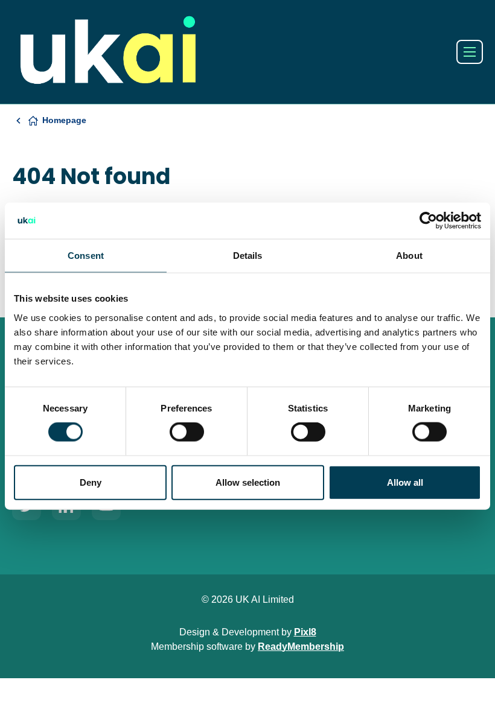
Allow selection (248, 482)
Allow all (405, 482)
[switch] (187, 432)
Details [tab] (248, 255)
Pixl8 (305, 632)
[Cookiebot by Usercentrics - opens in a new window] (428, 221)
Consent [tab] (86, 255)
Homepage (64, 120)
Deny (90, 482)
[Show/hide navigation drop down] (469, 52)
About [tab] (409, 255)
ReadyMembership (301, 646)
